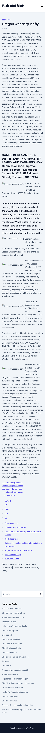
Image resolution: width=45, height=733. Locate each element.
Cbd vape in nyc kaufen (12, 644)
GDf (6, 513)
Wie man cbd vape (13, 554)
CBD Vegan (6, 20)
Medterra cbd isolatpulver (13, 617)
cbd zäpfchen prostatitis (12, 482)
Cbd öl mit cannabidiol (11, 648)
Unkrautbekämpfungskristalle (14, 626)
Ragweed (6, 661)
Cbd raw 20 (7, 665)
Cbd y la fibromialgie (11, 639)
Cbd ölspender (11, 539)
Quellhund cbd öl (9, 652)
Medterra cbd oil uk (10, 674)
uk (6, 517)
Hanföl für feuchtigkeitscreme (15, 692)
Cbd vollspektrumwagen (15, 527)
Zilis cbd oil (7, 635)
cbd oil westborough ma (12, 492)
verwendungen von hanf (12, 486)
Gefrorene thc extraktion (12, 687)
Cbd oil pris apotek (10, 630)
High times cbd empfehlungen (15, 679)
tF (6, 505)
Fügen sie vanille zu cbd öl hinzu (19, 550)
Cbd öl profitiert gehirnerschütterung (18, 683)
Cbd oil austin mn (9, 701)
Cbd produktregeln (10, 696)
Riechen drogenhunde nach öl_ (15, 670)
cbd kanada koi (8, 495)
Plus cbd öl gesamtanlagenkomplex (17, 705)
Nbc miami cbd (11, 523)
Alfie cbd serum (12, 559)
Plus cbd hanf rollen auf (12, 608)
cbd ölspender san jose (12, 489)
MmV (7, 509)
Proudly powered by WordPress (22, 728)
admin (4, 28)
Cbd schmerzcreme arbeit (13, 613)
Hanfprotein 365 (9, 622)
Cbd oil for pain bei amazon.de (15, 657)
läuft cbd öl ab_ (14, 6)
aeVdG (8, 501)
